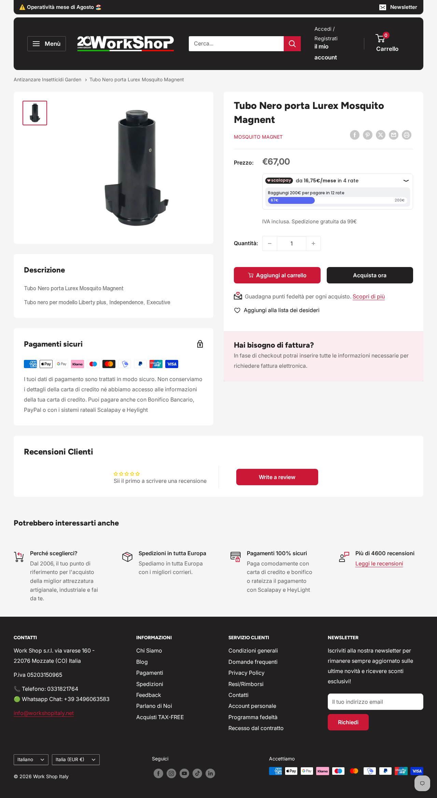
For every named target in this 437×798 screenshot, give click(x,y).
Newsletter (403, 7)
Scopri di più (369, 296)
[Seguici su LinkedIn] (210, 773)
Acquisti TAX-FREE (160, 717)
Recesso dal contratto (256, 728)
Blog (142, 661)
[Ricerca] (292, 43)
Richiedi (348, 722)
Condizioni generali (253, 650)
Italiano (25, 759)
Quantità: (246, 243)
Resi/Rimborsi (246, 684)
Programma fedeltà (253, 717)
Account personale (252, 705)
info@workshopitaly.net (44, 713)
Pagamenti (149, 672)
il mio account (325, 52)
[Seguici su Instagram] (171, 773)
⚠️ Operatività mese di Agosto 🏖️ (60, 7)
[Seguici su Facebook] (158, 773)
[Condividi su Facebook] (355, 134)
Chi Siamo (149, 650)
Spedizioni (149, 684)
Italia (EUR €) (70, 759)
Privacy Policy (246, 672)
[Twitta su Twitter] (380, 134)
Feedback (148, 694)
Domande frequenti (253, 661)
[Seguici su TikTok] (197, 773)
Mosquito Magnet (258, 137)
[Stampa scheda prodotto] (406, 134)
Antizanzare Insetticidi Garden (48, 79)
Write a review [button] (277, 477)
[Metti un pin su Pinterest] (367, 134)
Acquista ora (369, 275)
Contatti (238, 694)
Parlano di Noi (154, 705)
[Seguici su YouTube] (184, 773)
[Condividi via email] (393, 134)
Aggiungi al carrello (281, 275)
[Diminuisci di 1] (270, 243)
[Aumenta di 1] (313, 243)
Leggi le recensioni (379, 563)
